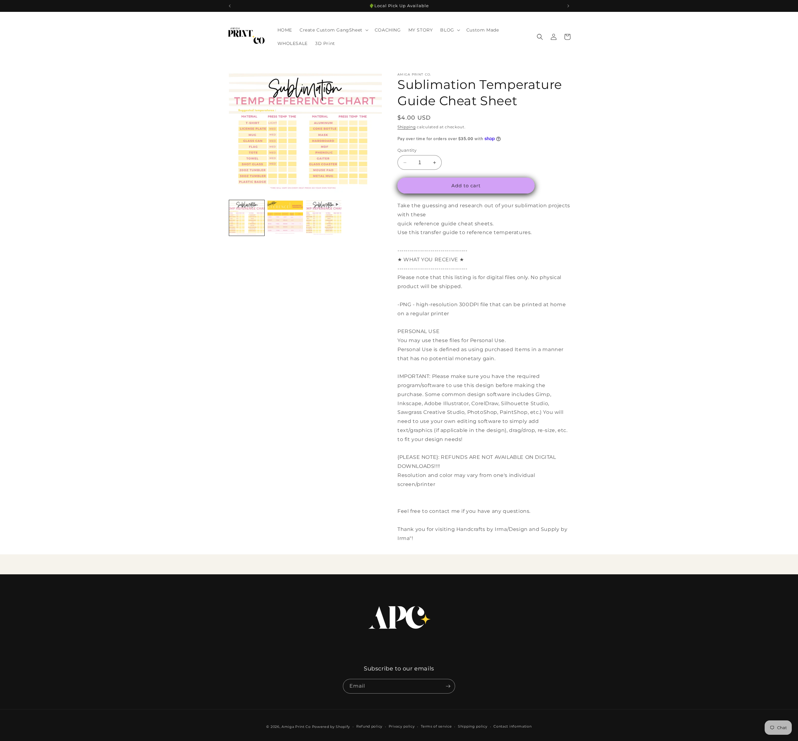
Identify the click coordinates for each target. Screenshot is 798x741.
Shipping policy (473, 726)
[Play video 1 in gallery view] (323, 217)
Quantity (406, 150)
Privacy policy (402, 726)
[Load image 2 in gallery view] (285, 217)
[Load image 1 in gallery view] (246, 217)
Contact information (512, 726)
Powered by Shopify (331, 726)
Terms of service (436, 726)
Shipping (406, 127)
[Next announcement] (568, 6)
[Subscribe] (448, 686)
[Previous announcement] (230, 6)
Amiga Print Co (296, 726)
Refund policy (369, 726)
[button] (333, 30)
